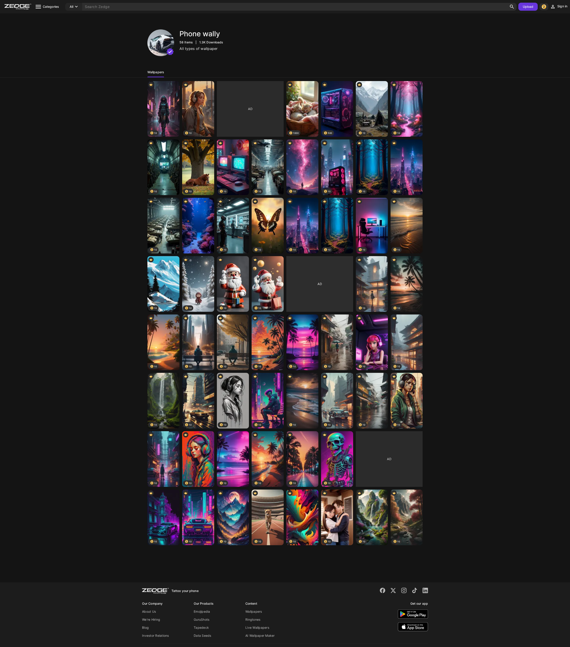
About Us (149, 611)
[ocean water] (198, 225)
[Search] (512, 7)
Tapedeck (201, 627)
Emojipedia (202, 611)
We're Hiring (151, 619)
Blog (145, 627)
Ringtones (252, 619)
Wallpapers (253, 611)
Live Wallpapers (257, 627)
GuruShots (201, 619)
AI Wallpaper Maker (260, 635)
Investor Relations (155, 635)
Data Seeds (202, 635)
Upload (528, 6)
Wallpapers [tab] (155, 72)
